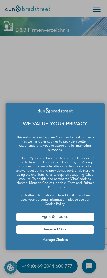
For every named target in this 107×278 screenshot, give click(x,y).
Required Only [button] (55, 229)
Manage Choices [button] (55, 240)
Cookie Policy (55, 204)
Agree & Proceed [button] (55, 217)
